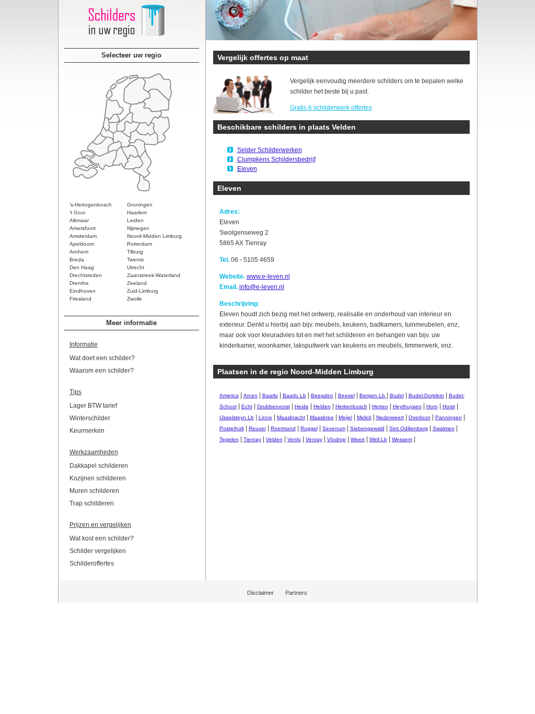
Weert (358, 439)
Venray (314, 439)
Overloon (420, 417)
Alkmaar (79, 220)
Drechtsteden (85, 275)
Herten (380, 406)
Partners (296, 593)
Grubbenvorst (273, 406)
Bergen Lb (373, 395)
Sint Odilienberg (408, 428)
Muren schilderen (94, 490)
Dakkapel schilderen (98, 465)
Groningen (140, 205)
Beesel (346, 395)
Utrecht (135, 267)
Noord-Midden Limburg (154, 236)
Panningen (448, 417)
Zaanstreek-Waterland (153, 275)
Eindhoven (82, 291)
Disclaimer (260, 593)
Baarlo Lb (294, 395)
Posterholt (231, 428)
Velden (274, 439)
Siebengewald (367, 428)
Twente (135, 259)
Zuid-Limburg (142, 291)
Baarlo (270, 395)
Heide (302, 406)
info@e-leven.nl (261, 287)
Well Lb (378, 439)
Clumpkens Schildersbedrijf (276, 159)
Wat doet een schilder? (102, 358)
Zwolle (134, 299)
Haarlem (137, 212)
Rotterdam (139, 244)
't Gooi (77, 212)
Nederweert (390, 417)
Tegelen (229, 439)
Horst (449, 406)
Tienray (252, 439)
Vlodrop (336, 439)
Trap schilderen (91, 503)
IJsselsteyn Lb (236, 417)
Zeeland (137, 283)
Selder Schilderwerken (269, 150)
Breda (76, 259)
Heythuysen (407, 406)
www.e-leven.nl (268, 276)
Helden (322, 406)
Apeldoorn (82, 244)
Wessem (402, 439)
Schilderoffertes (91, 563)
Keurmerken (86, 430)
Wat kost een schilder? (101, 538)
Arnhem (78, 252)
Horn (432, 406)
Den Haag (81, 267)
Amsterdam (83, 236)
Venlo (294, 439)
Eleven (247, 168)
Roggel (309, 428)
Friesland (80, 299)
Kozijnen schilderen (97, 478)
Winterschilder (89, 418)
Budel (397, 395)
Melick (364, 417)
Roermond (283, 428)
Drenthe (79, 283)
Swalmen (444, 428)
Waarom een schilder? (101, 370)
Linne (265, 417)
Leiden (135, 220)
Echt (246, 406)
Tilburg (135, 252)
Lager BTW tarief (93, 405)
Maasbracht (291, 417)
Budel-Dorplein (426, 395)
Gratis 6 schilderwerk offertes (331, 107)
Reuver (257, 428)
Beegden (322, 395)
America (229, 395)
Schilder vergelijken (97, 551)
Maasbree (322, 417)
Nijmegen (138, 228)
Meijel (345, 417)
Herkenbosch (351, 406)
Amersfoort (82, 228)
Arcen (250, 395)
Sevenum (333, 428)
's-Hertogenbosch (90, 205)
